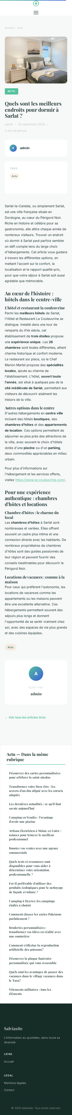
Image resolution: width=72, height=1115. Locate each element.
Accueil (9, 27)
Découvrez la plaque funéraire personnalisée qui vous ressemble (33, 960)
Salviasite (13, 1028)
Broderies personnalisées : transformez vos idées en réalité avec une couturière (35, 932)
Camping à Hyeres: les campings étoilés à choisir (32, 903)
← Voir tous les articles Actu (25, 717)
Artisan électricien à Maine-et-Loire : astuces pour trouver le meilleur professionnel (35, 835)
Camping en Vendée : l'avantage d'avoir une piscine (31, 819)
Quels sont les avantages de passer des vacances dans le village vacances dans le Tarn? (36, 976)
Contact (9, 1090)
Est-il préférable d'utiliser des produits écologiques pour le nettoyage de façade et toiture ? (36, 887)
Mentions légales (15, 1083)
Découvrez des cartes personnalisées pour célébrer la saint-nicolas (34, 775)
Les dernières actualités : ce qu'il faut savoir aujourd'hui (35, 806)
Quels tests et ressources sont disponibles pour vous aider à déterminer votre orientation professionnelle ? (29, 868)
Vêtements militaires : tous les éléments (30, 991)
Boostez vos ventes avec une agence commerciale (33, 850)
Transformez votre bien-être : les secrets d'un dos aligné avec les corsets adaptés (36, 791)
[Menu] (36, 12)
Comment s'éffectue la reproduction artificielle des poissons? (34, 947)
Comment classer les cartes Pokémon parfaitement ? (35, 916)
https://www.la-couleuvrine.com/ (40, 480)
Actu (20, 27)
